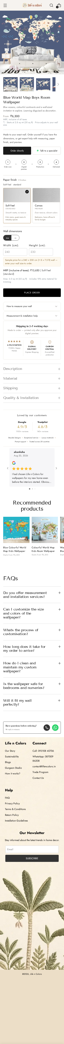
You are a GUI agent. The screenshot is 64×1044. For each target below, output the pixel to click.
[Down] (58, 84)
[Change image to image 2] (27, 84)
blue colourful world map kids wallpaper (14, 549)
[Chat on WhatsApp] (55, 727)
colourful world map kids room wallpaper (43, 549)
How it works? (12, 773)
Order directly (17, 150)
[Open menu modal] (5, 5)
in (15, 238)
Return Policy (12, 815)
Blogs (8, 762)
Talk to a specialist (48, 150)
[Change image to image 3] (43, 84)
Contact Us (38, 778)
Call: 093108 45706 (43, 751)
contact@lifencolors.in (44, 766)
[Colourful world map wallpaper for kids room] (45, 530)
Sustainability (12, 756)
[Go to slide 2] (32, 488)
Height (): (37, 245)
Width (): (11, 245)
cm (7, 238)
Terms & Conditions (15, 809)
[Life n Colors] (32, 5)
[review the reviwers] (14, 464)
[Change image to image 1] (10, 84)
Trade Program (40, 772)
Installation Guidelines (16, 820)
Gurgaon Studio (13, 768)
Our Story (10, 751)
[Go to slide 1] (29, 488)
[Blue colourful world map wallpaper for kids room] (16, 530)
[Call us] (47, 727)
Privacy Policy (12, 803)
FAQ (7, 798)
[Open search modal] (51, 5)
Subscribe (32, 858)
